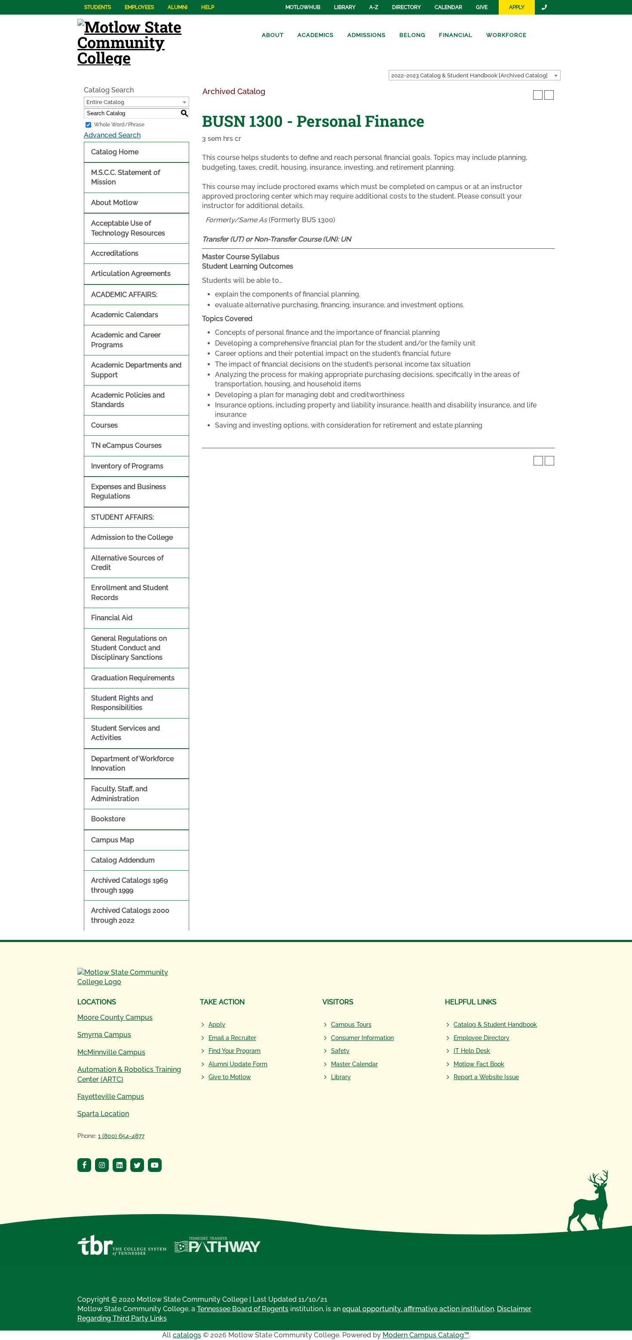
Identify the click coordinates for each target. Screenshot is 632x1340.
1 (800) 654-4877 (121, 1135)
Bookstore (108, 819)
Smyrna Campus (104, 1035)
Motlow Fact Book (479, 1064)
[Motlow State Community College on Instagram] (103, 1166)
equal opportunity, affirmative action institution (418, 1309)
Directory (406, 7)
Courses (104, 425)
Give (482, 7)
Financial (455, 35)
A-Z (373, 7)
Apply (517, 7)
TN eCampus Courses (126, 445)
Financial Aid (111, 618)
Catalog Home (114, 152)
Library (345, 7)
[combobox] (475, 75)
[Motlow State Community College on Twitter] (138, 1166)
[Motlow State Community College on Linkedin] (121, 1166)
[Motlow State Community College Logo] (132, 977)
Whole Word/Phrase (119, 125)
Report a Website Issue (486, 1077)
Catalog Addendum (123, 860)
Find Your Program (235, 1050)
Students (97, 7)
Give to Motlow (230, 1077)
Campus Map (112, 840)
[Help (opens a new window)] (549, 95)
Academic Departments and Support (136, 370)
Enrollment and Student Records (130, 592)
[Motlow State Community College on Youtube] (156, 1166)
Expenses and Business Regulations (128, 491)
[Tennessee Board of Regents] (121, 1249)
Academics (316, 35)
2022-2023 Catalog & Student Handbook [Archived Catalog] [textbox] (469, 75)
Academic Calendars (124, 315)
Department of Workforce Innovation (132, 763)
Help (207, 7)
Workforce (506, 35)
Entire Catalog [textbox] (105, 102)
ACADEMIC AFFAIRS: (124, 295)
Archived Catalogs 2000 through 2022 (130, 915)
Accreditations (114, 253)
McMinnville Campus (111, 1052)
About (273, 35)
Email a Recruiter (232, 1037)
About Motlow (114, 203)
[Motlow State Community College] (141, 41)
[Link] (545, 7)
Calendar (448, 7)
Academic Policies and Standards (128, 400)
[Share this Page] (526, 95)
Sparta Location (103, 1114)
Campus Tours (351, 1024)
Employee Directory (481, 1037)
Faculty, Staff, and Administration (119, 793)
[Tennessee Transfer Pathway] (217, 1249)
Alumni (177, 7)
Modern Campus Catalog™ (426, 1335)
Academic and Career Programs (126, 340)
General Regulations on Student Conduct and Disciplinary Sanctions (129, 648)
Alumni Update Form (238, 1064)
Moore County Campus (115, 1017)
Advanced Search (112, 135)
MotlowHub (302, 7)
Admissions (366, 35)
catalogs (187, 1335)
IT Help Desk (472, 1050)
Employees (139, 7)
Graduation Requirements (133, 678)
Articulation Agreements (131, 273)
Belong (412, 35)
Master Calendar (354, 1064)
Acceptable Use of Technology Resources (128, 228)
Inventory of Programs (127, 466)
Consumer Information (362, 1037)
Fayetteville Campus (110, 1096)
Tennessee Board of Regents (242, 1309)
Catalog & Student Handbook (495, 1024)
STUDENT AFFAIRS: (122, 517)
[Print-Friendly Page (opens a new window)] (538, 95)
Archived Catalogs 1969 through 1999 (129, 885)
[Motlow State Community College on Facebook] (85, 1166)
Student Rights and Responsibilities (122, 703)
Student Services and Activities (125, 733)
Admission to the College (132, 537)
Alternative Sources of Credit (127, 563)
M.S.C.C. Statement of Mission (125, 177)
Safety (340, 1050)
